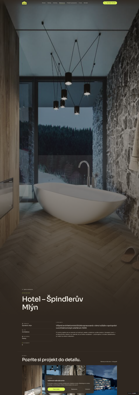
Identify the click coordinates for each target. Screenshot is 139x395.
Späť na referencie (28, 289)
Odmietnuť (87, 389)
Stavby (49, 2)
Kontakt (86, 2)
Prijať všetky (56, 389)
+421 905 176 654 (111, 2)
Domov (44, 2)
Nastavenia (74, 389)
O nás (80, 2)
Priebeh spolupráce (72, 2)
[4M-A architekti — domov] (24, 2)
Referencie (62, 2)
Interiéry (55, 2)
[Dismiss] (137, 393)
